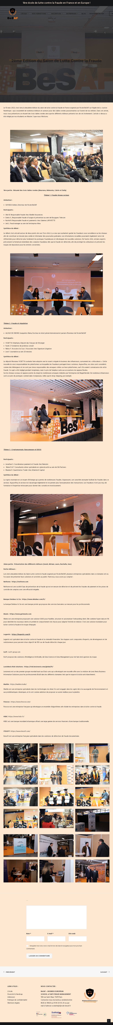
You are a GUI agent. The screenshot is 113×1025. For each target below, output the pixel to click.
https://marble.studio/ (18, 684)
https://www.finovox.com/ (20, 702)
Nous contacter (96, 13)
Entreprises (71, 13)
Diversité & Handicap (15, 994)
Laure (57, 564)
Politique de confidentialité (17, 1000)
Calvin (57, 190)
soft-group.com (14, 652)
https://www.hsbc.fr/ (16, 716)
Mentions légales (14, 1003)
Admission (11, 997)
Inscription (56, 13)
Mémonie (50, 190)
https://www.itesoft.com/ (20, 731)
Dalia (64, 190)
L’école (24, 13)
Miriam (51, 564)
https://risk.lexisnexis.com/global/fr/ (38, 666)
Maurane (42, 190)
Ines (69, 564)
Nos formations (39, 13)
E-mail (50, 933)
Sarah (46, 564)
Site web (72, 933)
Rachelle (63, 564)
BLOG (84, 13)
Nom (28, 933)
